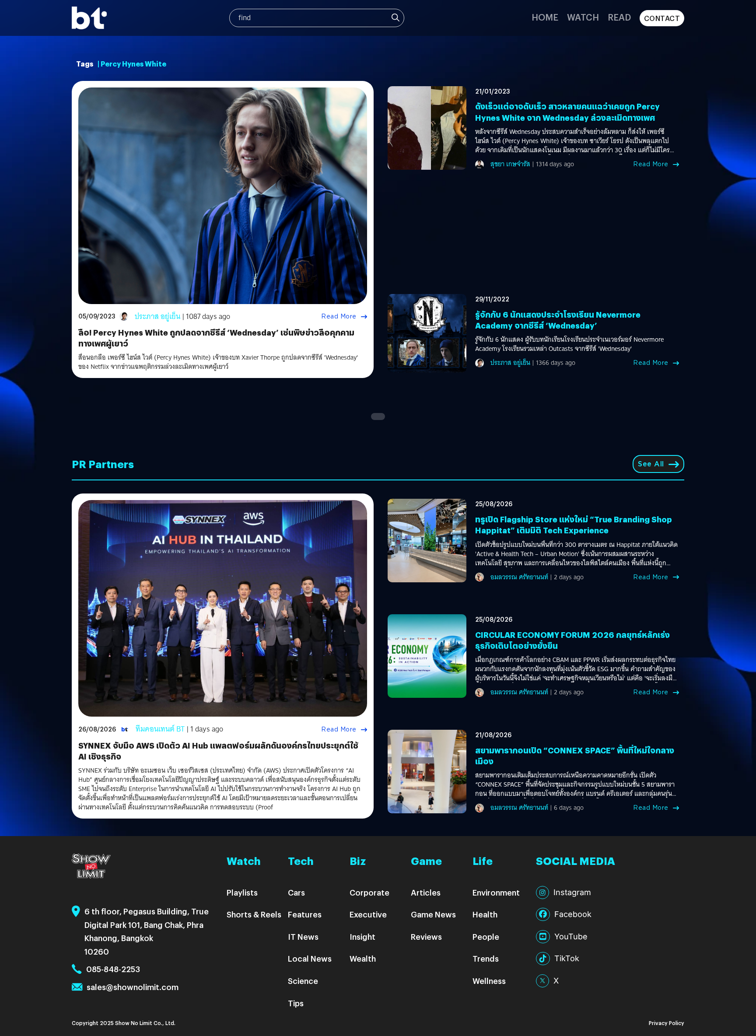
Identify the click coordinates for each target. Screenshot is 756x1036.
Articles (426, 892)
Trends (485, 958)
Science (303, 980)
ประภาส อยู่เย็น (157, 316)
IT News (303, 936)
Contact (662, 18)
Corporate (369, 892)
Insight (362, 936)
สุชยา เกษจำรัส (510, 164)
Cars (296, 892)
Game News (433, 914)
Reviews (426, 936)
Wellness (489, 980)
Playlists (242, 892)
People (485, 936)
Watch (583, 16)
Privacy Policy (666, 1022)
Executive (368, 914)
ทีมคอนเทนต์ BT (160, 729)
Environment (496, 892)
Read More (339, 316)
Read (619, 16)
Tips (296, 1003)
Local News (310, 958)
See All (651, 464)
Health (484, 914)
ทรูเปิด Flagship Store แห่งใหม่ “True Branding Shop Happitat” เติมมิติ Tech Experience (573, 525)
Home (545, 16)
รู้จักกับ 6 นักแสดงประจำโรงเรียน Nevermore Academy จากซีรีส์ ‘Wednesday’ (557, 320)
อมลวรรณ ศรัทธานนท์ (519, 577)
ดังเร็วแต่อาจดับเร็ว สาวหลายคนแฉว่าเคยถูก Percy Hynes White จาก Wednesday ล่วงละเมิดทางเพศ (567, 111)
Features (305, 914)
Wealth (363, 958)
